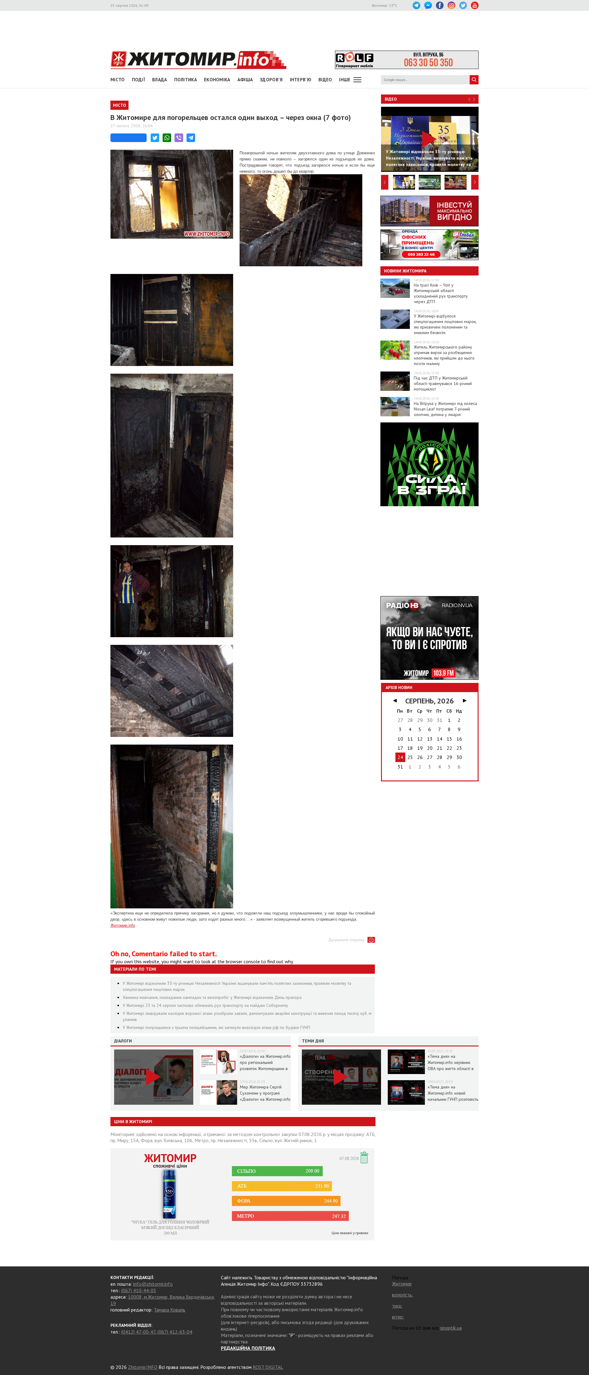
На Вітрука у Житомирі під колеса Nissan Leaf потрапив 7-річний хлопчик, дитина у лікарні (445, 409)
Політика (185, 80)
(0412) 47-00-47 (138, 1332)
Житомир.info (122, 925)
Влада (159, 80)
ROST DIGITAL (268, 1367)
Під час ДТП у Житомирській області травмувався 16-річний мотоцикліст (443, 383)
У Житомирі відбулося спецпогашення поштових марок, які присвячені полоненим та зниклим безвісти (445, 324)
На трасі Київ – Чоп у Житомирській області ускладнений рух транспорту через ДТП (441, 293)
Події (138, 80)
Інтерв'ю (300, 80)
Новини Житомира (405, 271)
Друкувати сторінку (346, 939)
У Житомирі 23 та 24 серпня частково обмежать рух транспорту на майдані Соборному (205, 1005)
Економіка (217, 80)
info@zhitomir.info (153, 1284)
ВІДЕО (325, 80)
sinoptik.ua (451, 1328)
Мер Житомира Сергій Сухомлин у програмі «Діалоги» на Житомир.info (265, 1093)
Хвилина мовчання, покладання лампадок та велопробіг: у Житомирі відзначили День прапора (212, 997)
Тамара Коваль (169, 1310)
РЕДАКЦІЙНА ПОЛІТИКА (248, 1348)
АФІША (245, 80)
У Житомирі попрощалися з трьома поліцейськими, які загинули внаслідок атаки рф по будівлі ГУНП (216, 1027)
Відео (391, 99)
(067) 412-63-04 (174, 1332)
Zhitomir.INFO (142, 1367)
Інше (344, 80)
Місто (117, 80)
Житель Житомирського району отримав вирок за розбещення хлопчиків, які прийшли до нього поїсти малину (444, 355)
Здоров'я (271, 80)
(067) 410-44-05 (138, 1290)
